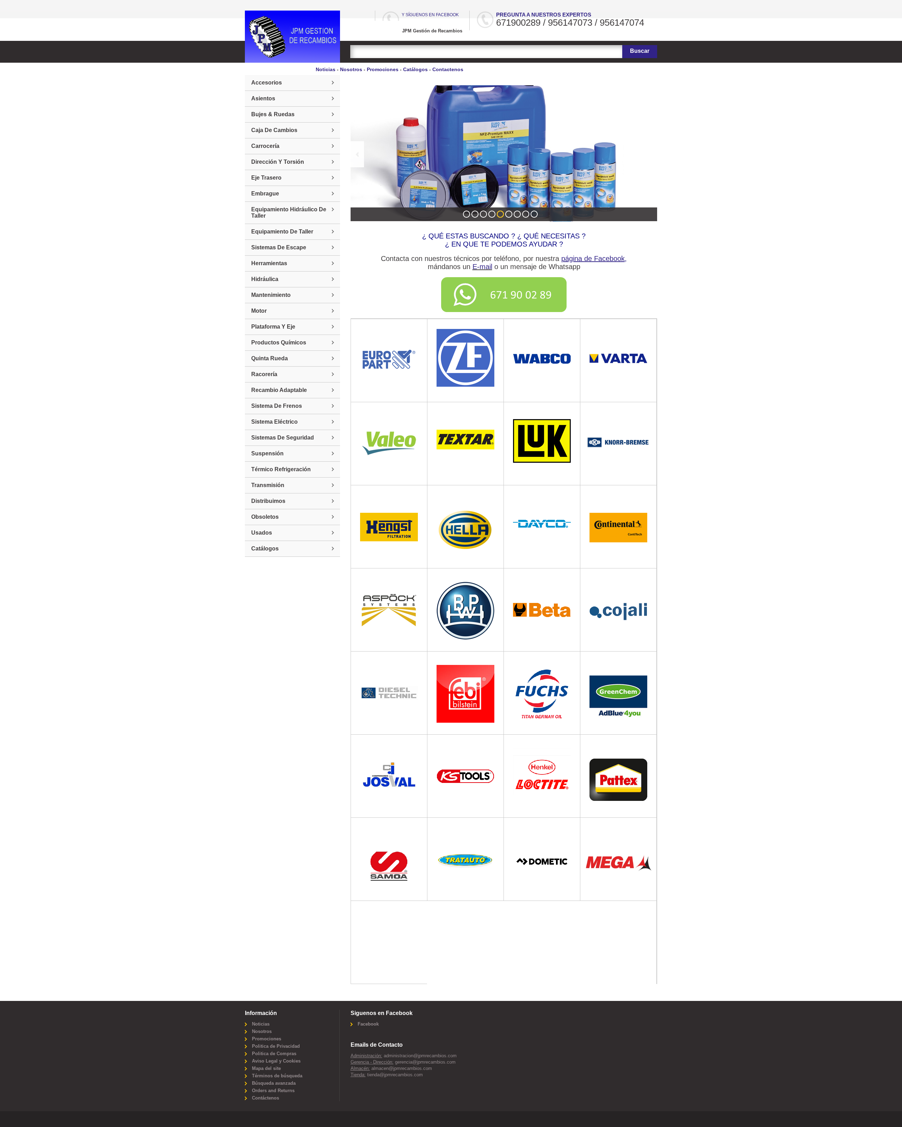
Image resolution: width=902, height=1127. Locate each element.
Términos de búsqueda (277, 1075)
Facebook (368, 1024)
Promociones (383, 69)
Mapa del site (266, 1068)
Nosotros (351, 69)
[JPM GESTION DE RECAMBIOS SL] (292, 37)
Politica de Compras (274, 1053)
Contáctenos (265, 1098)
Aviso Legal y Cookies (276, 1061)
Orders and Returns (273, 1090)
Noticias (325, 69)
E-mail (482, 266)
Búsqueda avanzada (274, 1083)
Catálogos (415, 69)
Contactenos (447, 69)
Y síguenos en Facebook (430, 14)
